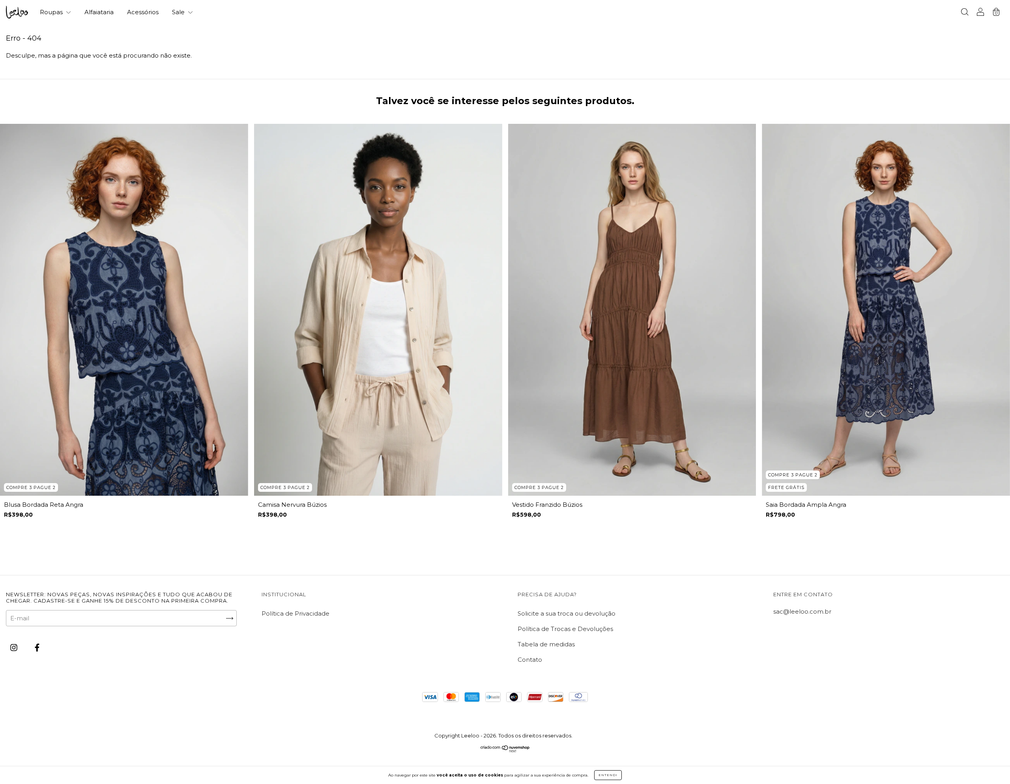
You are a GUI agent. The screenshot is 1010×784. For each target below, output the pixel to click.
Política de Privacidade (295, 613)
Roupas (52, 12)
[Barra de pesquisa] (965, 13)
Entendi (608, 775)
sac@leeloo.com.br (802, 611)
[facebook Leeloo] (37, 647)
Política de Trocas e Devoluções (565, 629)
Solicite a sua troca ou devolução (566, 613)
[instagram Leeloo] (14, 647)
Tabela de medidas (546, 644)
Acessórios (143, 12)
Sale (179, 12)
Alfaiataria (99, 12)
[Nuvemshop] (505, 750)
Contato (530, 659)
